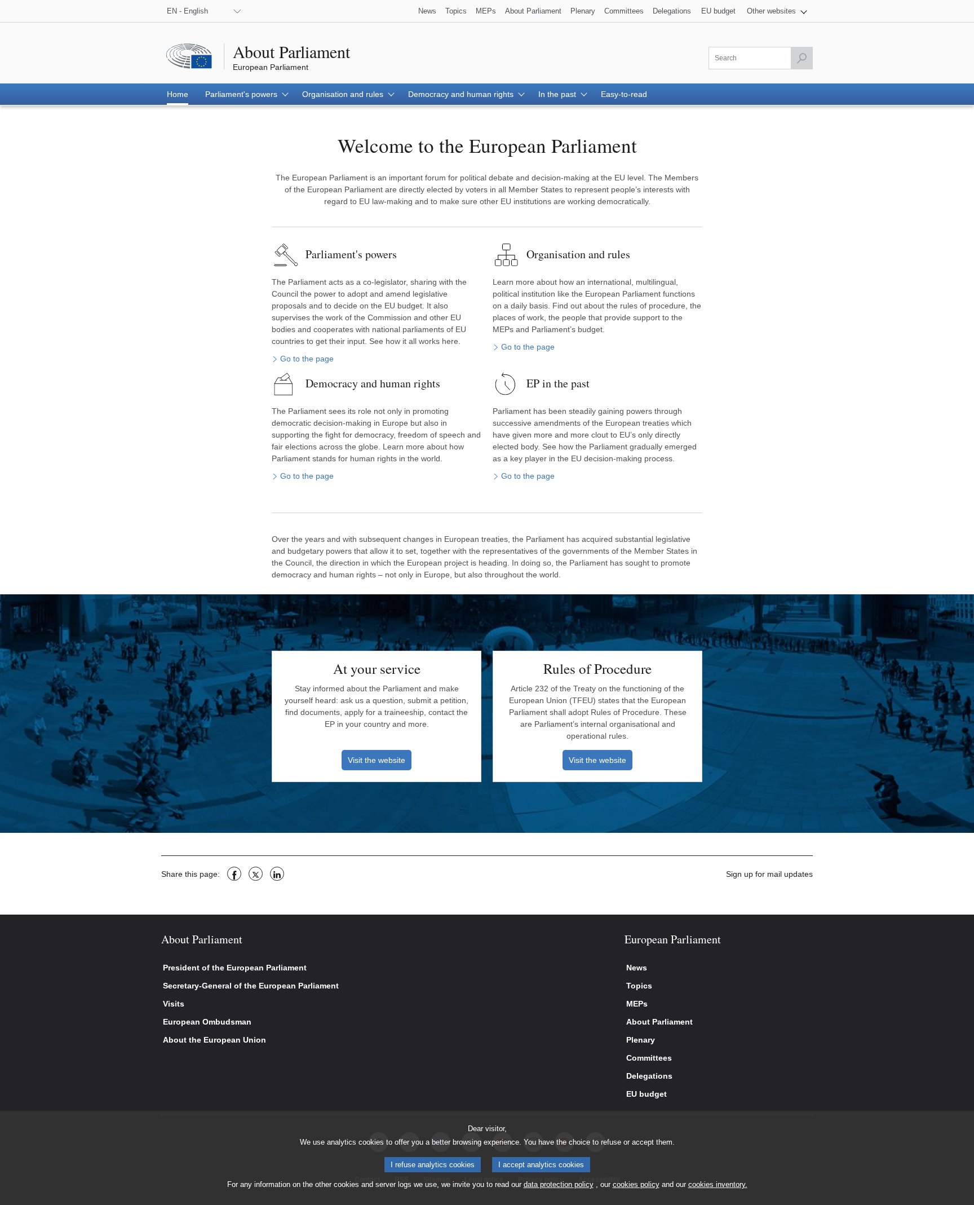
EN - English (187, 11)
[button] (777, 11)
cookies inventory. (717, 1184)
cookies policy (636, 1184)
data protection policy (559, 1184)
